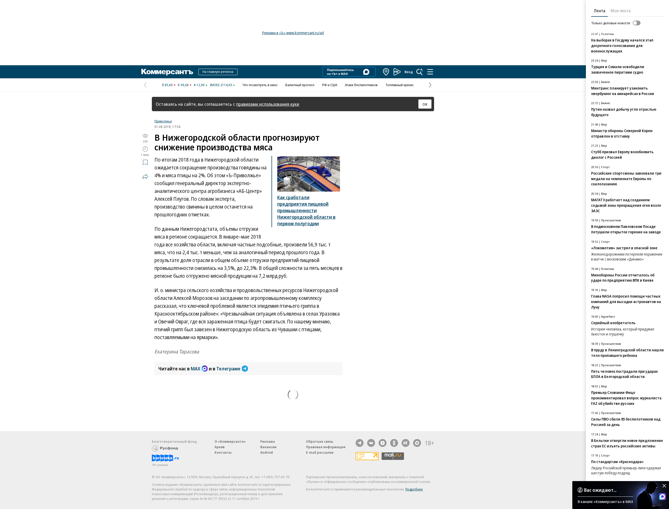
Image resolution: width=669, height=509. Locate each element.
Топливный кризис (399, 84)
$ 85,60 (167, 84)
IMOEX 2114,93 (221, 84)
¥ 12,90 (199, 84)
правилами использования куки (267, 104)
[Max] (417, 443)
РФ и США (329, 84)
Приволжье (163, 121)
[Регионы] (386, 72)
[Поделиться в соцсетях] (145, 176)
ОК (425, 104)
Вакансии (268, 447)
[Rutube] (406, 443)
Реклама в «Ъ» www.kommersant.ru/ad (293, 32)
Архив (219, 447)
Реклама (267, 441)
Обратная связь (319, 441)
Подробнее (414, 489)
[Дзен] (383, 443)
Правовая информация (325, 447)
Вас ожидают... (600, 490)
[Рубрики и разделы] (430, 72)
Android (266, 452)
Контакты (223, 452)
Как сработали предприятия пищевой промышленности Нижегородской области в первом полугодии (306, 210)
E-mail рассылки (319, 452)
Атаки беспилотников (361, 84)
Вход (409, 71)
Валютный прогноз (299, 84)
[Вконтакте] (371, 443)
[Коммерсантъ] (167, 71)
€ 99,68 (183, 84)
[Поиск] (420, 72)
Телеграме (228, 368)
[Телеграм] (360, 443)
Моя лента (620, 11)
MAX (195, 368)
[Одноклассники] (394, 443)
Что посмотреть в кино (260, 84)
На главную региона (218, 71)
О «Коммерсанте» (230, 441)
